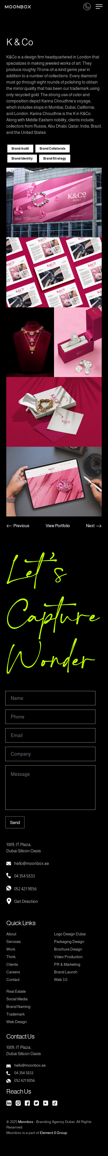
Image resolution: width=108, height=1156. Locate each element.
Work (10, 949)
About (11, 934)
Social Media (17, 999)
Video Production (68, 957)
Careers (13, 972)
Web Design (16, 1021)
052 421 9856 (25, 889)
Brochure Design (68, 949)
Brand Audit (20, 148)
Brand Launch (65, 972)
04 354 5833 (24, 876)
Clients (12, 964)
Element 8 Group (53, 1133)
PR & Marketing (67, 964)
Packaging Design (69, 941)
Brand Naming (18, 1006)
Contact (12, 979)
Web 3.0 (60, 979)
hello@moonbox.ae (31, 863)
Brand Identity (22, 158)
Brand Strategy (54, 158)
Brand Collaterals (53, 148)
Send (15, 822)
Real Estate (16, 991)
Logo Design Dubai (70, 934)
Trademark (15, 1014)
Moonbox (25, 1122)
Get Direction (26, 901)
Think (10, 957)
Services (13, 941)
